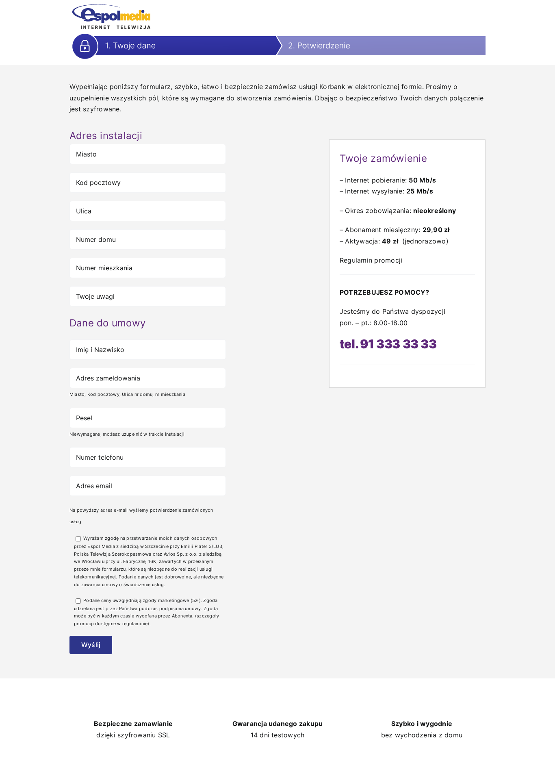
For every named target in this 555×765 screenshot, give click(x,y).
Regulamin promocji (371, 260)
